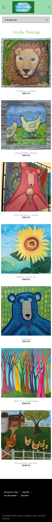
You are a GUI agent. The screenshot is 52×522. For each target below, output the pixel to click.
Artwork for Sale (11, 492)
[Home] (23, 7)
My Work (25, 495)
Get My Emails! (10, 495)
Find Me (25, 492)
